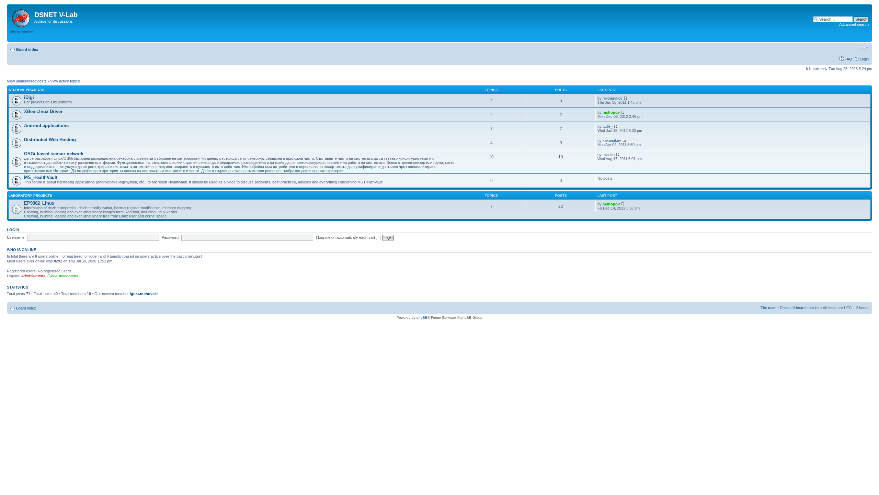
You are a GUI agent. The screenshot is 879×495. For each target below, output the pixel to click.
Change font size (864, 48)
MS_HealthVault (40, 177)
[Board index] (21, 17)
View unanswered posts (27, 81)
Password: (171, 237)
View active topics (65, 81)
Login (864, 59)
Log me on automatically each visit (347, 237)
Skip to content (21, 32)
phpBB (421, 317)
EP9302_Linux (39, 203)
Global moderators (62, 276)
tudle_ (608, 126)
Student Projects (27, 90)
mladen (609, 155)
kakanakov (612, 140)
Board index (27, 49)
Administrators (33, 276)
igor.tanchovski (144, 294)
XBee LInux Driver (43, 111)
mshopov (611, 112)
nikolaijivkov (613, 98)
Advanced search (854, 24)
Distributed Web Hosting (50, 139)
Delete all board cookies (800, 308)
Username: (16, 237)
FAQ (848, 59)
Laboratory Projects (30, 196)
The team (768, 308)
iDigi (29, 97)
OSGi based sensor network (53, 153)
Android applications (46, 125)
